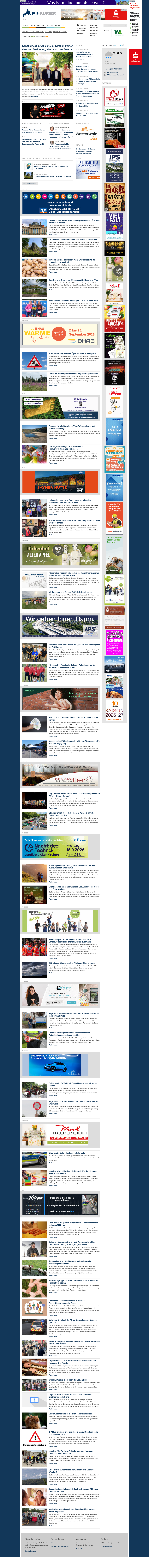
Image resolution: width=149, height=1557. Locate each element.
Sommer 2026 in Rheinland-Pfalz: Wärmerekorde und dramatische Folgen (72, 427)
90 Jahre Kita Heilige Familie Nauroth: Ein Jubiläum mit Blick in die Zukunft (73, 1172)
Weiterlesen (35, 96)
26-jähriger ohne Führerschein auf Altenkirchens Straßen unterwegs (88, 81)
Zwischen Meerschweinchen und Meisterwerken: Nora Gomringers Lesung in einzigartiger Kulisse (72, 1243)
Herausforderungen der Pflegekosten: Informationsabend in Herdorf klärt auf (73, 1223)
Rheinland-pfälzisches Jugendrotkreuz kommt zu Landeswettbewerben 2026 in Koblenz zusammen (70, 940)
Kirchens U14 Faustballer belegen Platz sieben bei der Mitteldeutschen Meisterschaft (72, 666)
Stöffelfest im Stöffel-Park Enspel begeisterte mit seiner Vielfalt (73, 1084)
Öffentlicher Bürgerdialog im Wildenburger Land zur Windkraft (71, 1470)
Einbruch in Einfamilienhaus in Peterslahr (67, 1153)
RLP (63, 25)
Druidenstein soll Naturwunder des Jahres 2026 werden (52, 176)
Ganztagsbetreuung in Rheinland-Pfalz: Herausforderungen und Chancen (66, 447)
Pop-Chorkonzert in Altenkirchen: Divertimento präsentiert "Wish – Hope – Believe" (74, 794)
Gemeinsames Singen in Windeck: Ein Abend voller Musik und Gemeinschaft (74, 887)
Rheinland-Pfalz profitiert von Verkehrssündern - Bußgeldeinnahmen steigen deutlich (70, 1033)
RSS (52, 1543)
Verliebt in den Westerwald (60, 1547)
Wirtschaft (41, 25)
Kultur (58, 25)
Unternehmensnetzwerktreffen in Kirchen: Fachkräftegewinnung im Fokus (67, 1301)
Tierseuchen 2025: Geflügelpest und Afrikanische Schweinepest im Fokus (70, 1262)
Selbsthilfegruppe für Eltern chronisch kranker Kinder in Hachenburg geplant (73, 1281)
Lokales (25, 31)
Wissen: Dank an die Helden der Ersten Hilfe (68, 1379)
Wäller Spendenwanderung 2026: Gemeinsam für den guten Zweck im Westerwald (72, 866)
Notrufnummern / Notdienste (85, 149)
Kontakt (92, 35)
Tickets (106, 30)
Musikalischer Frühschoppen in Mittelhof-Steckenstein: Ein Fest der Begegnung (87, 93)
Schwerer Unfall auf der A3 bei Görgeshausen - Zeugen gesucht (73, 1321)
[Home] (23, 19)
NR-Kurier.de (81, 31)
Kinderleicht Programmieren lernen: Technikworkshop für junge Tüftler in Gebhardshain (74, 574)
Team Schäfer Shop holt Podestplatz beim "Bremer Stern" (74, 300)
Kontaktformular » (107, 1547)
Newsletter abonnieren (83, 153)
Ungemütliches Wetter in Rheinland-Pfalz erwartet (70, 1413)
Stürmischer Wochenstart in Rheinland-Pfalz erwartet (72, 963)
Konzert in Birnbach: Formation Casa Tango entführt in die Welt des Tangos (74, 521)
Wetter (63, 31)
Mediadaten (94, 27)
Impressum (93, 33)
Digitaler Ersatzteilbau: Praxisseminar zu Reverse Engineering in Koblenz (70, 1395)
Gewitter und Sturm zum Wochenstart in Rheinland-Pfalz (73, 280)
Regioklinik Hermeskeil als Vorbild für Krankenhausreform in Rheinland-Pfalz (74, 1014)
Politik (32, 25)
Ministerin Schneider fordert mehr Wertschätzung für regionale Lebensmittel (72, 260)
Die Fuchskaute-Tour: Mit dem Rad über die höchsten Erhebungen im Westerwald (34, 141)
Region (25, 25)
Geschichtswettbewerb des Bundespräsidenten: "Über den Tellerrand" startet (74, 221)
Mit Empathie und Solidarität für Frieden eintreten (70, 592)
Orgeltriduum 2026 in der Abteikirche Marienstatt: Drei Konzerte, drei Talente (72, 1361)
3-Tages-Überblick (114, 69)
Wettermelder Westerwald (115, 75)
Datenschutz (94, 31)
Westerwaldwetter (113, 73)
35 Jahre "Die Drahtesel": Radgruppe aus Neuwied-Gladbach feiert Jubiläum (71, 1452)
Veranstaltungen (38, 31)
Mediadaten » (80, 1549)
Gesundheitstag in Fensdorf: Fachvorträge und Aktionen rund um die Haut (73, 1490)
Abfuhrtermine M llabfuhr (84, 151)
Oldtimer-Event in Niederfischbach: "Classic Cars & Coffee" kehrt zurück (87, 69)
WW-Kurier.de (81, 28)
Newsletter (80, 33)
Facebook (83, 25)
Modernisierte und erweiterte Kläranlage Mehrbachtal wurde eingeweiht (72, 1510)
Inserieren (93, 25)
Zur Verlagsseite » (31, 1551)
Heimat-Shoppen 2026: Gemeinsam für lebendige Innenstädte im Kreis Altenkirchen (70, 501)
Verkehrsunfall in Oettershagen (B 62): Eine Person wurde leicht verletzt (60, 146)
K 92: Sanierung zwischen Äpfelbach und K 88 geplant (72, 353)
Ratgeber (48, 31)
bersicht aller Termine (29, 183)
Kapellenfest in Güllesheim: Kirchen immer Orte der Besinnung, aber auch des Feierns (47, 47)
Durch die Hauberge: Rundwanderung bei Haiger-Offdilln (73, 373)
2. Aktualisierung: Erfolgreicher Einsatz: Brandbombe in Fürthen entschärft (73, 1433)
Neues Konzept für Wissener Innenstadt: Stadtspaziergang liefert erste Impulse (74, 1342)
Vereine (50, 25)
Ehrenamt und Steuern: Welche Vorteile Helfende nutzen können (73, 718)
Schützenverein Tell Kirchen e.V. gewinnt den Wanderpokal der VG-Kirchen (74, 645)
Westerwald (28, 36)
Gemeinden (56, 31)
